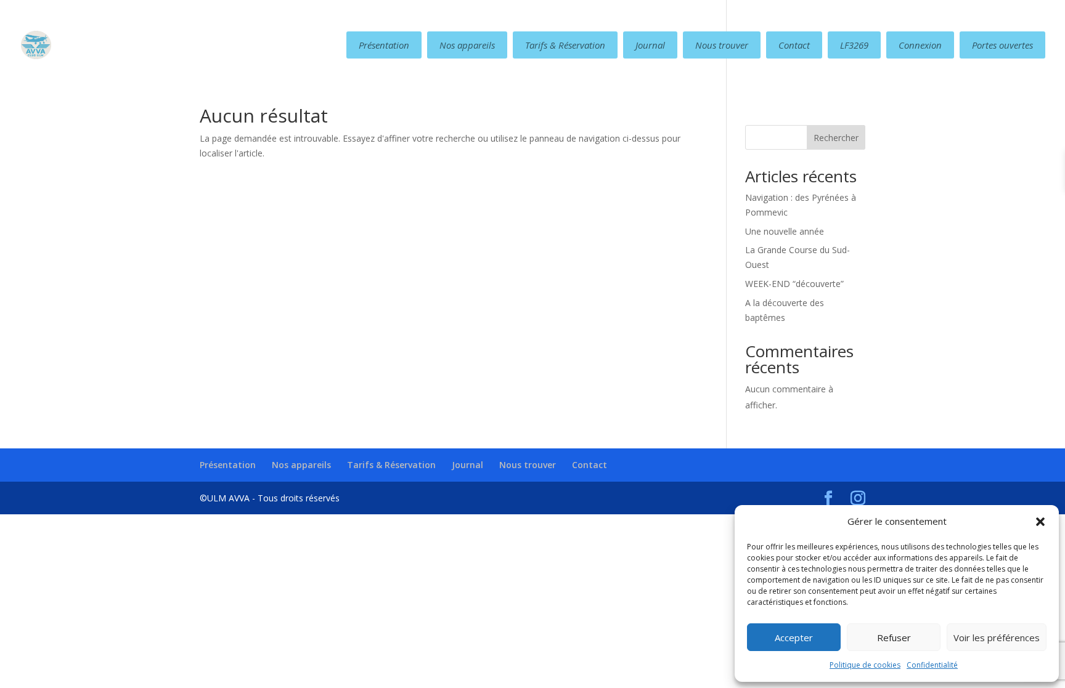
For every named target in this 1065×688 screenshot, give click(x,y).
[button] (1040, 522)
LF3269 (854, 45)
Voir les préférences (996, 637)
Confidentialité (932, 665)
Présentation (384, 45)
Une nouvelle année (784, 231)
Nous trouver (721, 45)
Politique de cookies (865, 665)
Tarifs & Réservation (565, 45)
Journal (650, 45)
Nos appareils (467, 45)
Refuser (894, 637)
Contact (794, 45)
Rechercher (836, 138)
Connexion (920, 45)
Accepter (794, 637)
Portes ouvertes (1002, 45)
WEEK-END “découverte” (794, 283)
